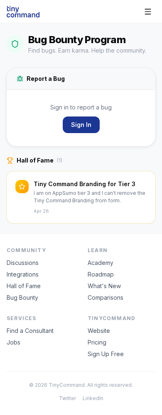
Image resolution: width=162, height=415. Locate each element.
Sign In (81, 124)
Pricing (97, 342)
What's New (104, 285)
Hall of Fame (24, 285)
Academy (100, 262)
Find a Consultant (30, 330)
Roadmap (101, 274)
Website (99, 330)
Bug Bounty (22, 297)
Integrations (23, 274)
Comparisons (105, 297)
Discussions (23, 262)
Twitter (67, 398)
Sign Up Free (106, 353)
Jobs (13, 342)
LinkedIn (93, 398)
